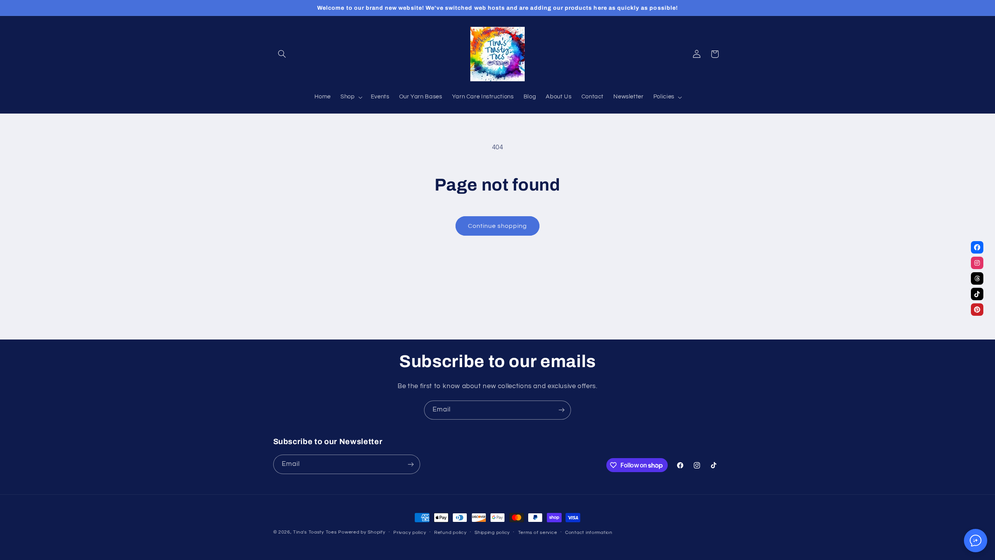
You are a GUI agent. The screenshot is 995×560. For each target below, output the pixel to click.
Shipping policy (492, 532)
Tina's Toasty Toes (315, 532)
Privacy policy (409, 532)
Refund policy (450, 532)
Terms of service (537, 532)
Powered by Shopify (361, 532)
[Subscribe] (562, 410)
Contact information (589, 532)
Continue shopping (497, 226)
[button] (282, 54)
